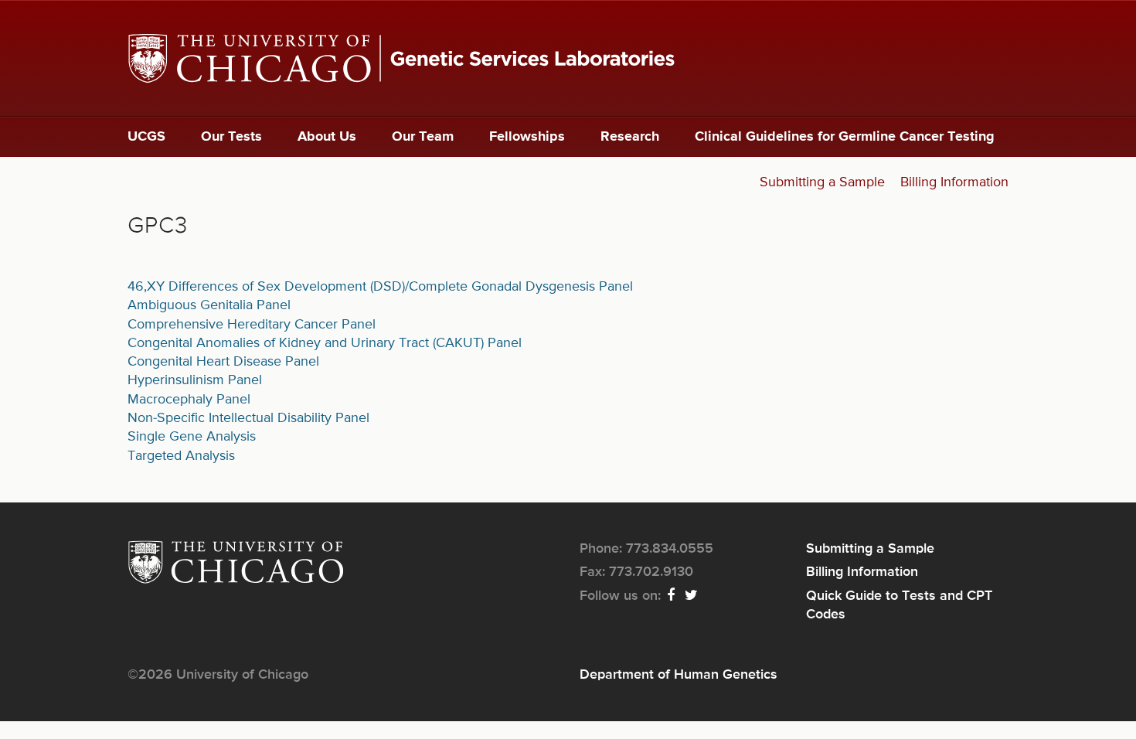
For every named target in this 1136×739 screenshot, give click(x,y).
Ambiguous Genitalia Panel (209, 305)
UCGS (146, 137)
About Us (327, 137)
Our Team (423, 137)
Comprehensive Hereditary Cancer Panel (252, 325)
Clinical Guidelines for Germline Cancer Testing (845, 137)
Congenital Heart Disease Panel (223, 362)
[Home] (568, 58)
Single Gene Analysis (192, 437)
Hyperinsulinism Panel (195, 380)
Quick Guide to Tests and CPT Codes (899, 605)
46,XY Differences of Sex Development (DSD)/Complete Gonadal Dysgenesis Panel (380, 287)
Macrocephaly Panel (189, 400)
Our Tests (231, 137)
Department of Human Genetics (678, 675)
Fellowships (527, 137)
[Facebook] (672, 596)
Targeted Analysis (181, 456)
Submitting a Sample (822, 182)
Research (629, 137)
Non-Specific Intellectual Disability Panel (248, 418)
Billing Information (954, 182)
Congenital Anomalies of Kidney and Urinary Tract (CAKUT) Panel (325, 343)
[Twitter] (692, 596)
